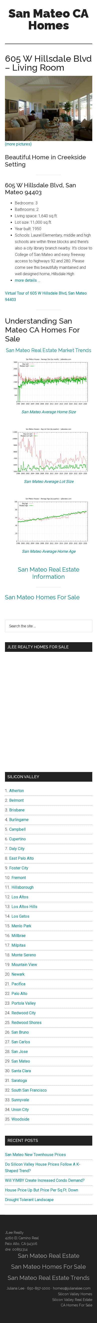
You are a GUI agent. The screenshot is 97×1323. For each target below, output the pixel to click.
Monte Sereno (23, 955)
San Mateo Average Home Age (48, 551)
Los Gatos (20, 916)
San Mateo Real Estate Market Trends (48, 350)
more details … (27, 280)
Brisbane (17, 810)
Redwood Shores (26, 1022)
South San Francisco (29, 1090)
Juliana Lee (15, 1288)
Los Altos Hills (24, 906)
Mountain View (24, 964)
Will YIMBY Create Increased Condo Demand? (45, 1180)
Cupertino (17, 839)
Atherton (16, 790)
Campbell (17, 829)
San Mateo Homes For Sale (42, 597)
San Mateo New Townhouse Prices (35, 1154)
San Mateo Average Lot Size (48, 481)
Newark (18, 974)
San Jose (19, 1051)
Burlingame (19, 819)
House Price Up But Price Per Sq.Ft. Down (41, 1190)
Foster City (18, 868)
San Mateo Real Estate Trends (49, 1277)
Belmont (16, 800)
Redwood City (23, 1013)
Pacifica (18, 984)
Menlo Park (21, 926)
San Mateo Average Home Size (48, 412)
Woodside (20, 1119)
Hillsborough (22, 887)
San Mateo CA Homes (48, 19)
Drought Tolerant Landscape (29, 1199)
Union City (20, 1109)
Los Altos (19, 897)
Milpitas (18, 945)
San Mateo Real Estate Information (48, 573)
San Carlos (20, 1042)
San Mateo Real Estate (48, 1255)
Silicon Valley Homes (75, 1294)
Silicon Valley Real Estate (72, 1300)
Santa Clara (21, 1071)
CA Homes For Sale (76, 1305)
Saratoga (19, 1080)
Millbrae (18, 935)
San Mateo (20, 1061)
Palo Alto (19, 993)
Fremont (18, 877)
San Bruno (20, 1032)
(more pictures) (18, 144)
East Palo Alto (21, 858)
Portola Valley (23, 1003)
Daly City (17, 848)
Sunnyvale (20, 1100)
